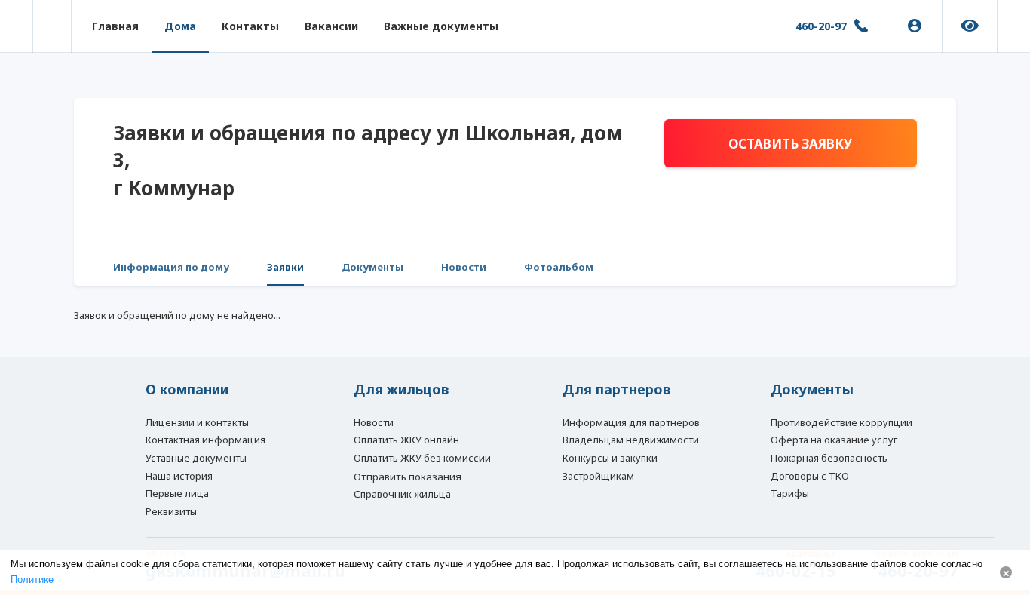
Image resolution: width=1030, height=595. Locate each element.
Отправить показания (407, 476)
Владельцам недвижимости (631, 439)
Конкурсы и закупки (610, 458)
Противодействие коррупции (841, 422)
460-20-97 (821, 26)
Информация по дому (171, 267)
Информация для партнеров (631, 422)
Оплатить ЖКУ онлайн (406, 439)
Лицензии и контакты (197, 422)
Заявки (285, 267)
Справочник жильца (402, 494)
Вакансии (331, 26)
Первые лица (177, 493)
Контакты (250, 26)
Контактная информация (205, 439)
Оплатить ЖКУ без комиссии (422, 458)
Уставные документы (196, 458)
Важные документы (441, 26)
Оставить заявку (790, 143)
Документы (372, 267)
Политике (32, 579)
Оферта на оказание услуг (834, 439)
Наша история (179, 476)
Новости (463, 267)
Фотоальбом (558, 267)
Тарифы (790, 493)
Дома (180, 26)
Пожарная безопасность (829, 458)
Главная (115, 26)
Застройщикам (598, 476)
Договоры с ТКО (810, 476)
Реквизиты (171, 511)
